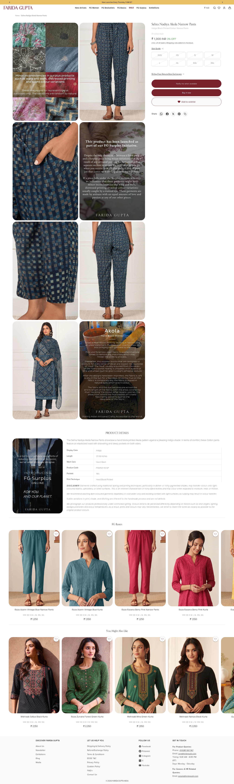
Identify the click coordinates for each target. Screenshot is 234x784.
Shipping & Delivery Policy (99, 746)
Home (17, 15)
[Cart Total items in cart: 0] (229, 8)
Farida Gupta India (120, 781)
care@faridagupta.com (187, 753)
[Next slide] (222, 574)
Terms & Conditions (95, 754)
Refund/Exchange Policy (98, 750)
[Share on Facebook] (167, 113)
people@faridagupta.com (188, 776)
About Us (40, 746)
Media (38, 762)
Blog (38, 758)
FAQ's (89, 770)
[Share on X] (173, 113)
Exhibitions (41, 754)
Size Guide (156, 48)
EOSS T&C (91, 758)
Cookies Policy (93, 766)
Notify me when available (186, 83)
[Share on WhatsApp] (161, 113)
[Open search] (214, 8)
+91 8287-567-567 (186, 750)
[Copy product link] (185, 113)
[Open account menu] (224, 8)
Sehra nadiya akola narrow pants (34, 15)
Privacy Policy (93, 762)
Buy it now (186, 92)
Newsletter (40, 750)
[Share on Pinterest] (179, 113)
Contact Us (92, 774)
